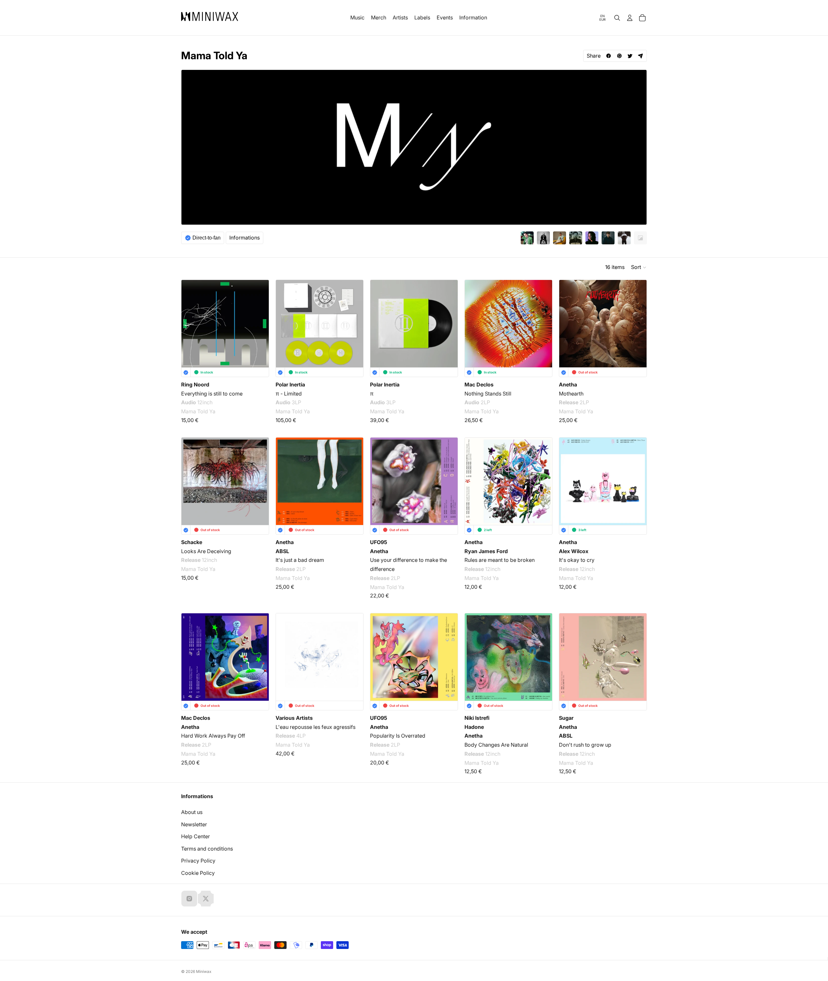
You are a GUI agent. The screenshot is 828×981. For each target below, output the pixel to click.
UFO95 (378, 542)
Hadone (474, 727)
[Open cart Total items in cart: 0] (642, 17)
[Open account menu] (629, 17)
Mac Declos (479, 384)
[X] (206, 898)
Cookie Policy (198, 873)
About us (191, 812)
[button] (639, 267)
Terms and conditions (207, 848)
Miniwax (204, 971)
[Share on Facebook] (608, 56)
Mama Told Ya (198, 411)
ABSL (282, 551)
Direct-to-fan (206, 237)
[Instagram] (189, 898)
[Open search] (617, 17)
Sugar (566, 718)
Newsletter (194, 824)
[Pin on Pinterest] (619, 56)
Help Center (195, 836)
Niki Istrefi (476, 718)
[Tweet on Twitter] (630, 56)
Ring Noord (195, 384)
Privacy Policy (198, 860)
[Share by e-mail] (640, 56)
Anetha (568, 384)
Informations (244, 237)
